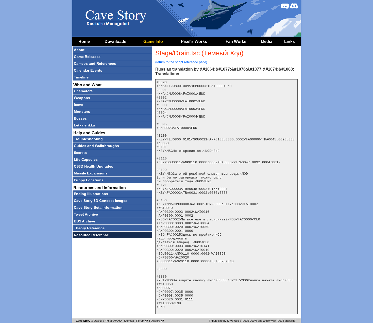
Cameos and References (95, 63)
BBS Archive (84, 221)
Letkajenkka (84, 125)
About (79, 50)
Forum (140, 320)
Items (78, 105)
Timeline (81, 77)
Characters (83, 91)
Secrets (80, 153)
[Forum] (285, 6)
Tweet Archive (86, 214)
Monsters (82, 111)
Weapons (82, 98)
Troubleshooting (88, 139)
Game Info (153, 41)
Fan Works (236, 41)
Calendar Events (88, 70)
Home (84, 41)
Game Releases (87, 57)
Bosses (80, 118)
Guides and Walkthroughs (96, 146)
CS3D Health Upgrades (93, 166)
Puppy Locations (89, 180)
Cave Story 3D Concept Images (100, 201)
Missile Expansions (91, 173)
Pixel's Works (194, 41)
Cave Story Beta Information (98, 207)
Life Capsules (86, 159)
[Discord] (294, 6)
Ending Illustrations (91, 194)
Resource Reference (91, 235)
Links (289, 41)
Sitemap (129, 320)
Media (266, 41)
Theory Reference (89, 228)
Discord (156, 320)
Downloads (115, 41)
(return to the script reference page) (181, 62)
